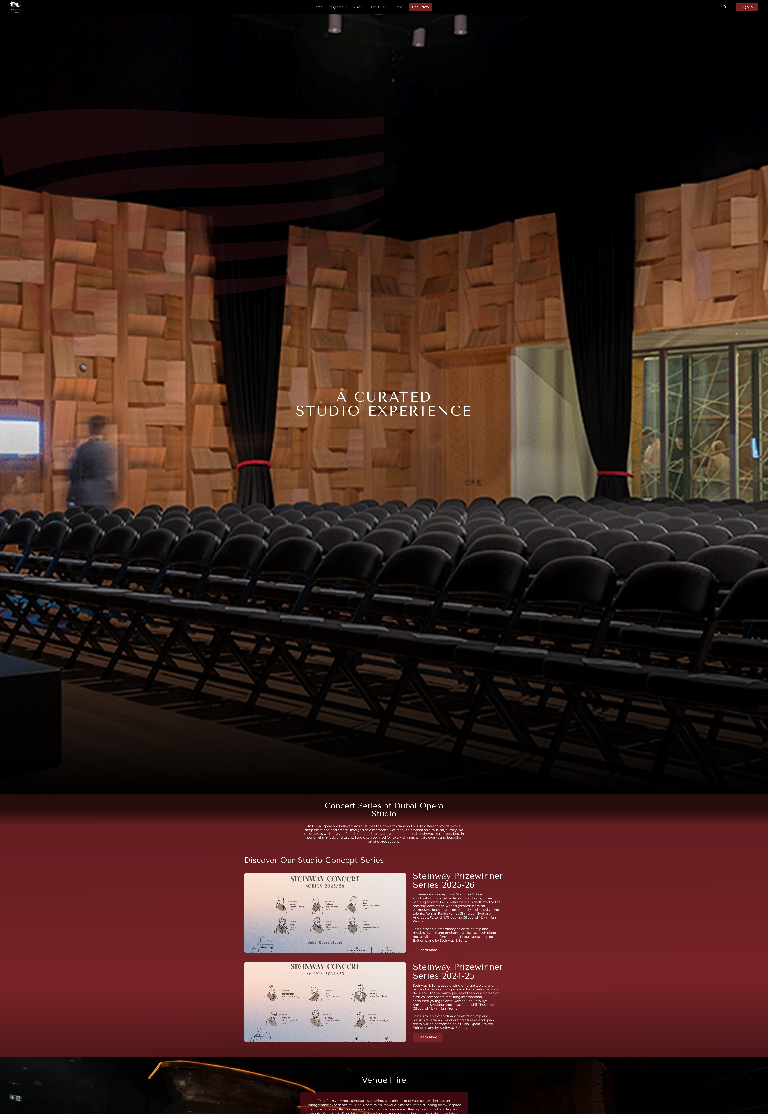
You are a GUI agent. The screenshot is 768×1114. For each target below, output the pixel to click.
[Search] (724, 7)
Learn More (427, 950)
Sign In (747, 7)
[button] (338, 7)
